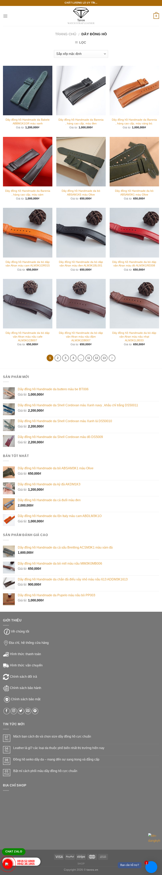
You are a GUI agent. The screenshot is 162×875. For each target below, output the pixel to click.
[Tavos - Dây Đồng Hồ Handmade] (81, 16)
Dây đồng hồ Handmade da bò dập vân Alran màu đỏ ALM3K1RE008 (134, 263)
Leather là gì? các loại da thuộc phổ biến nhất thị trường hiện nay (58, 748)
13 (104, 358)
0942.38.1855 (26, 863)
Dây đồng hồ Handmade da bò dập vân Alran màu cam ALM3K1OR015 (28, 263)
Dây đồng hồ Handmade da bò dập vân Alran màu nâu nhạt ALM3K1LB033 (134, 336)
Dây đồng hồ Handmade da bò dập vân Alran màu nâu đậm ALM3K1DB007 (81, 336)
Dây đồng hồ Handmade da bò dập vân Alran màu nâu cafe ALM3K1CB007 (28, 336)
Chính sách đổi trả (23, 676)
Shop (81, 863)
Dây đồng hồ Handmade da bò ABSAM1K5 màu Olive (81, 192)
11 (88, 358)
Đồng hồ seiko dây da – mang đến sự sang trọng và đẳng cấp (56, 759)
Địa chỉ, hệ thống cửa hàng (29, 643)
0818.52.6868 (26, 861)
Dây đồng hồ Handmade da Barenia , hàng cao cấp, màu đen (81, 121)
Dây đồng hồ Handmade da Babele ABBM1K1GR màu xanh (28, 121)
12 (96, 358)
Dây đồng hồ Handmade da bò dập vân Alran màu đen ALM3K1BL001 (81, 263)
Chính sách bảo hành (25, 688)
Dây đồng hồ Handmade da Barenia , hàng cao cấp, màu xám (27, 192)
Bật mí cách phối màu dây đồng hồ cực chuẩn (45, 771)
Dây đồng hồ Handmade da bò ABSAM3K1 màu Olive (134, 192)
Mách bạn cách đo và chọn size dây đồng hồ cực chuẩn (52, 736)
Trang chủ (65, 34)
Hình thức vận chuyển (26, 665)
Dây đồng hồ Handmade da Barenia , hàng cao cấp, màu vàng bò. (134, 121)
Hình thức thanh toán (25, 654)
